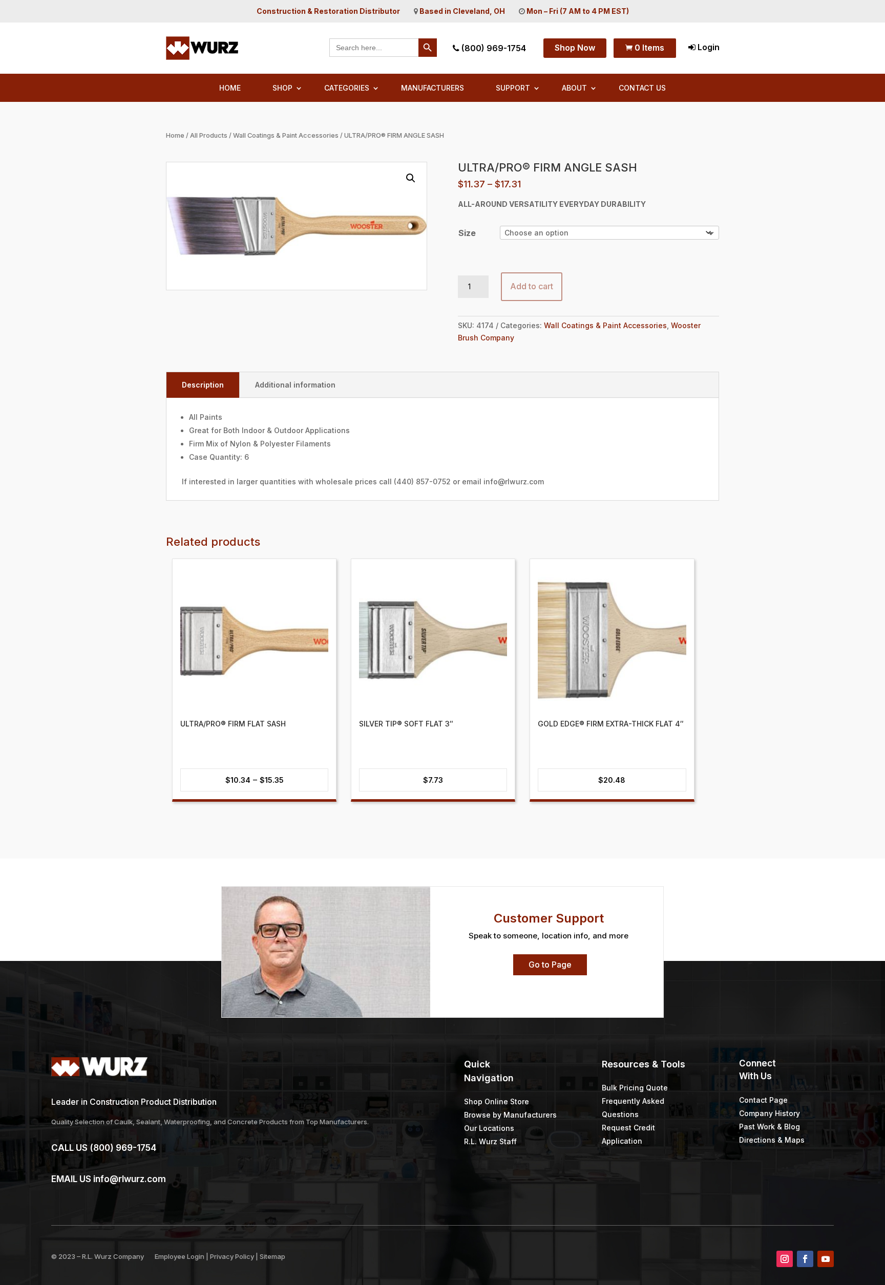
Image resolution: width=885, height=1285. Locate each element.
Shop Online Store (496, 1101)
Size (467, 233)
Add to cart (531, 286)
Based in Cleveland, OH (462, 11)
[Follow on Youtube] (825, 1259)
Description (203, 384)
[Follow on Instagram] (784, 1259)
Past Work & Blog (769, 1126)
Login (708, 47)
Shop (282, 88)
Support (513, 88)
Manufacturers (432, 88)
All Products (208, 135)
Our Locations (489, 1128)
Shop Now (575, 47)
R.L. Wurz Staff (490, 1141)
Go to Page (550, 964)
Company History (769, 1113)
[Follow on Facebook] (805, 1259)
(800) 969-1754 (492, 48)
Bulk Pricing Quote (635, 1087)
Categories (346, 88)
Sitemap (272, 1256)
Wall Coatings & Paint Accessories (286, 135)
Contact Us (642, 88)
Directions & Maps (772, 1140)
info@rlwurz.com (129, 1179)
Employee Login (179, 1256)
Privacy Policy (232, 1256)
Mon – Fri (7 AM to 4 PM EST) (577, 11)
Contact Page (763, 1100)
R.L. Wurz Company (113, 1256)
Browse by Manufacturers (510, 1114)
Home (230, 88)
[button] (411, 178)
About (574, 88)
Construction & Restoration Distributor (328, 11)
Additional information (295, 384)
